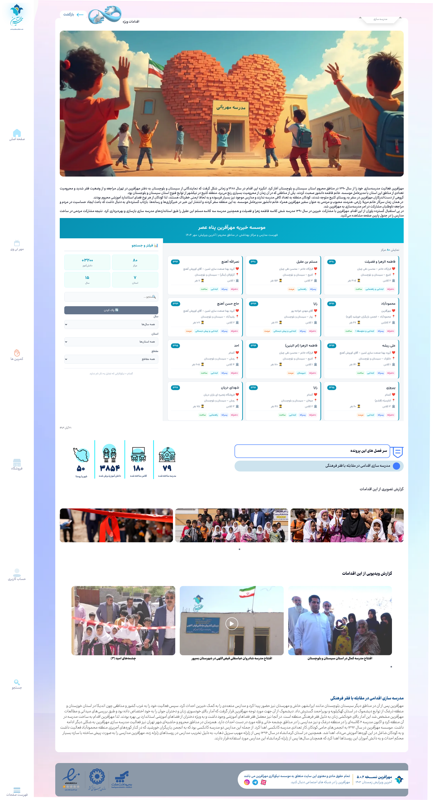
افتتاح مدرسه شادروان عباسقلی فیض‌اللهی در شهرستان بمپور (231, 658)
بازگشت (68, 14)
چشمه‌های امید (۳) (123, 658)
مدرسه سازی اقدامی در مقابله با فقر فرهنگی (357, 466)
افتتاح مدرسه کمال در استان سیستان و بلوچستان (340, 658)
